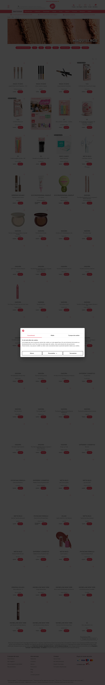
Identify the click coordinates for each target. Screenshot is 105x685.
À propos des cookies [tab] (73, 335)
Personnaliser (51, 353)
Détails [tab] (52, 335)
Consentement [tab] (31, 335)
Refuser (32, 353)
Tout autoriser (73, 353)
